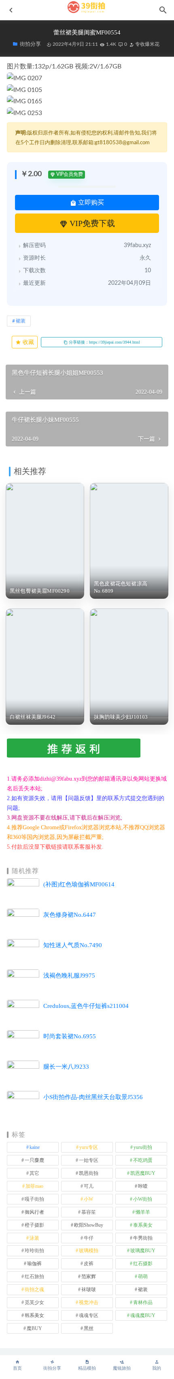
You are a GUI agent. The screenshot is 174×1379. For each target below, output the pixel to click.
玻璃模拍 (88, 1250)
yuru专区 (88, 1147)
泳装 (34, 1238)
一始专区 (88, 1160)
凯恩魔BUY (142, 1173)
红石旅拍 (34, 1276)
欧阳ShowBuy (88, 1225)
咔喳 (143, 1186)
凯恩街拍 (88, 1173)
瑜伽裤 (34, 1263)
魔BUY (34, 1328)
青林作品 (143, 1302)
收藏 (27, 342)
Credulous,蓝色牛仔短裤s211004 (86, 1006)
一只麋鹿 (34, 1160)
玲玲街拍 (34, 1250)
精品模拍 (87, 1368)
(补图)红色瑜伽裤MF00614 (79, 884)
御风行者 (34, 1212)
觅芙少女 (34, 1302)
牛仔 (88, 1238)
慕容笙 (88, 1212)
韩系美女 (34, 1315)
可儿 (88, 1186)
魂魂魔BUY (142, 1315)
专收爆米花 (146, 44)
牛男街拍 (143, 1238)
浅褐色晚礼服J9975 (69, 975)
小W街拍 (142, 1199)
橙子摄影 (34, 1225)
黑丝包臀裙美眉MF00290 (40, 591)
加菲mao (34, 1186)
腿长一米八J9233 (66, 1066)
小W (88, 1199)
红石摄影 (143, 1263)
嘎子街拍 (34, 1199)
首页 (17, 1368)
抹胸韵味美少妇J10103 (121, 717)
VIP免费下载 (91, 223)
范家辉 (88, 1276)
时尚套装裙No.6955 (69, 1036)
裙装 (20, 320)
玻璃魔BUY (142, 1250)
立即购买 (90, 202)
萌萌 (143, 1276)
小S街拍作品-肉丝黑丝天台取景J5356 (93, 1097)
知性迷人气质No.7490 (72, 945)
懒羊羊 (143, 1212)
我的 (156, 1368)
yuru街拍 (143, 1147)
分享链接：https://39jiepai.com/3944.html (104, 342)
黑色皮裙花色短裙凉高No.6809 (120, 587)
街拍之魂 (34, 1289)
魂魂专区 (88, 1315)
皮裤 (88, 1263)
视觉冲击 (88, 1302)
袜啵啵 (88, 1289)
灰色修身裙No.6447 (69, 915)
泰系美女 (143, 1225)
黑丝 (88, 1328)
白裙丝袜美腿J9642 (32, 717)
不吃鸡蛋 (143, 1160)
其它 (34, 1173)
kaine (35, 1147)
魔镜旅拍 (122, 1368)
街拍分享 (52, 1368)
